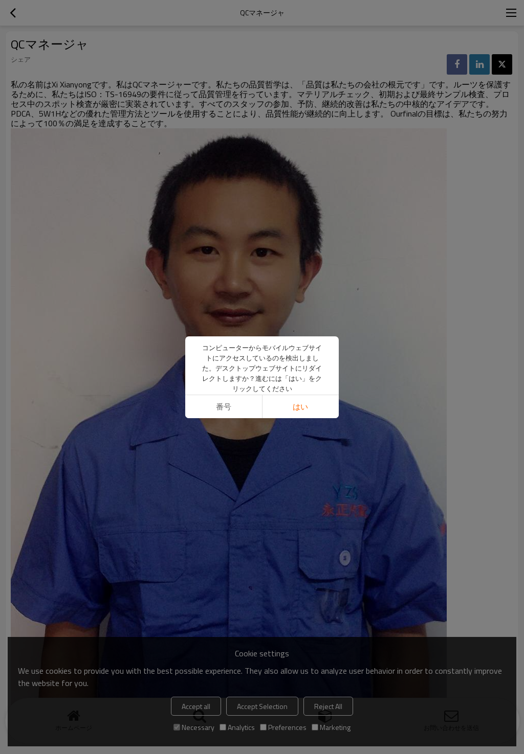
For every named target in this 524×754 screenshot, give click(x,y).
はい (300, 407)
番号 (223, 407)
